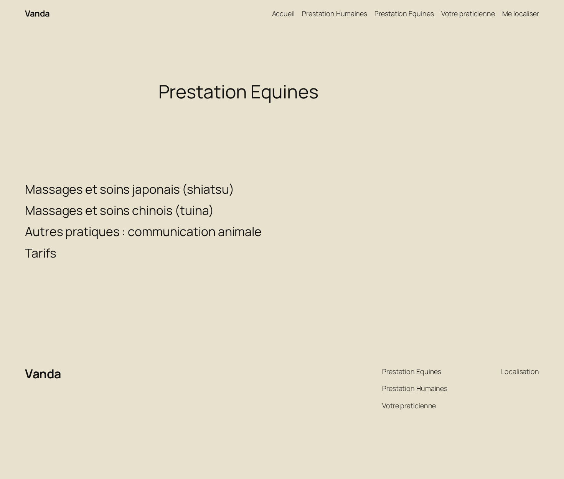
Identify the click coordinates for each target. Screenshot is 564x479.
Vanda (37, 13)
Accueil (283, 13)
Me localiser (520, 13)
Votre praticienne (468, 13)
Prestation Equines (404, 13)
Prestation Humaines (334, 13)
